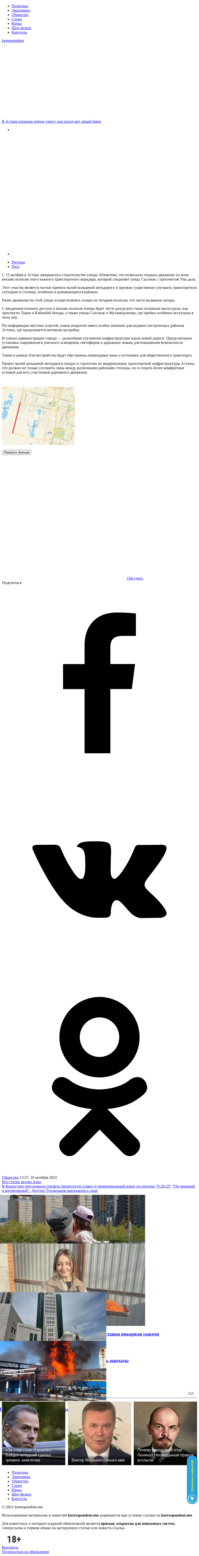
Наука (17, 23)
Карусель (19, 32)
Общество (20, 15)
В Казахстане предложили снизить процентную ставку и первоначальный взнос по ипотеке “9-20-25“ (86, 1186)
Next (15, 266)
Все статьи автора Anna (21, 1182)
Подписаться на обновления (25, 1552)
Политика (20, 6)
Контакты (10, 1547)
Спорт (17, 19)
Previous (18, 262)
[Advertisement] (99, 83)
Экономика (21, 10)
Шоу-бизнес (22, 28)
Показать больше (16, 452)
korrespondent (13, 40)
